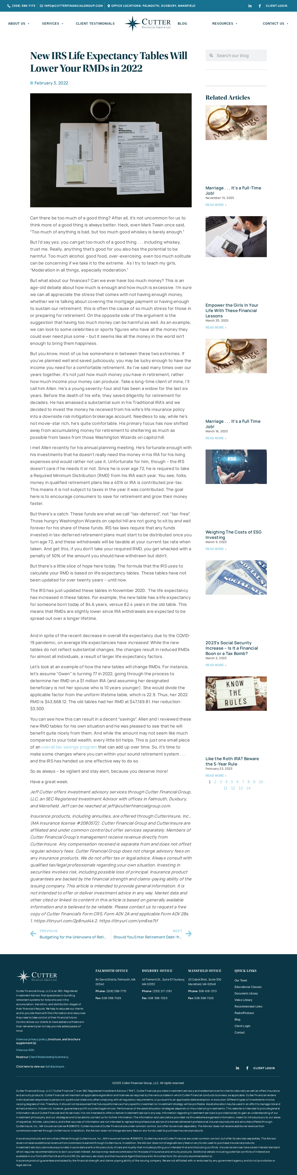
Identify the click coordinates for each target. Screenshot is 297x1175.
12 (233, 788)
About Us (17, 23)
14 (248, 788)
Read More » (216, 205)
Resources (222, 23)
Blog (182, 23)
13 (241, 788)
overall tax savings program (69, 747)
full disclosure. (55, 1066)
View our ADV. (25, 1050)
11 (225, 788)
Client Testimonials (95, 23)
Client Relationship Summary (48, 1057)
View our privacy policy (31, 1039)
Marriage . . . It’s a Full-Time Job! (233, 190)
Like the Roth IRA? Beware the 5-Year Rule (232, 761)
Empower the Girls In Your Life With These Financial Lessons (232, 310)
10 (261, 782)
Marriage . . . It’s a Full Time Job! (233, 423)
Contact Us (273, 23)
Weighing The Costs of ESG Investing (233, 534)
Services (50, 23)
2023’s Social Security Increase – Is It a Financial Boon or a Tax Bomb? (232, 648)
